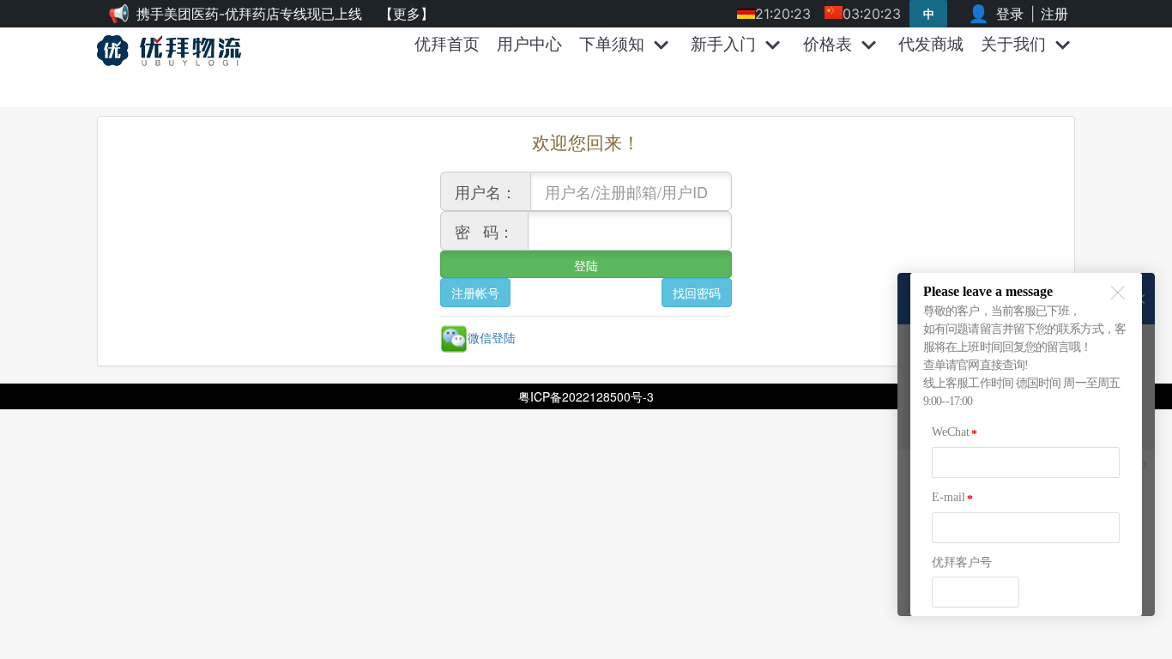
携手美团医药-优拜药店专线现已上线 (249, 13)
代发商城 (931, 44)
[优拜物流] (173, 50)
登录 (1010, 13)
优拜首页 (447, 44)
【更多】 (406, 13)
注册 (1054, 13)
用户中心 (529, 44)
